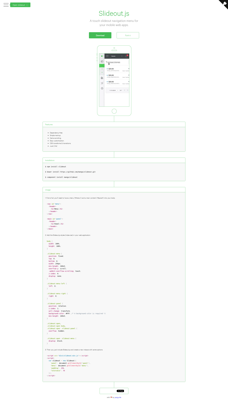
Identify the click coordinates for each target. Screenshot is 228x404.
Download (100, 35)
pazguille (118, 397)
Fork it (128, 35)
